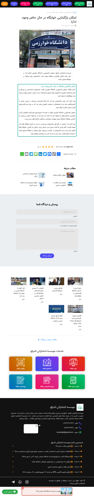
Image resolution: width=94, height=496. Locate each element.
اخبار (74, 12)
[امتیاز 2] (49, 147)
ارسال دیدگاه (47, 255)
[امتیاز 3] (46, 147)
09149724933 (69, 427)
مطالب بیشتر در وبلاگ (48, 339)
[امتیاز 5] (40, 147)
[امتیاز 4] (43, 147)
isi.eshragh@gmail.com (65, 432)
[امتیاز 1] (52, 147)
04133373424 (68, 423)
